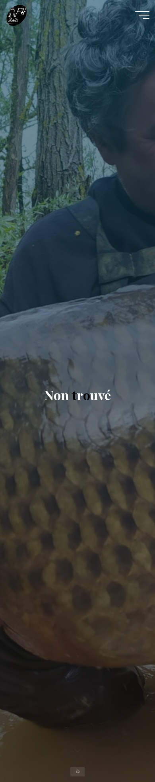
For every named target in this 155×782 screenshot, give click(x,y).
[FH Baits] (16, 14)
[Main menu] (142, 15)
